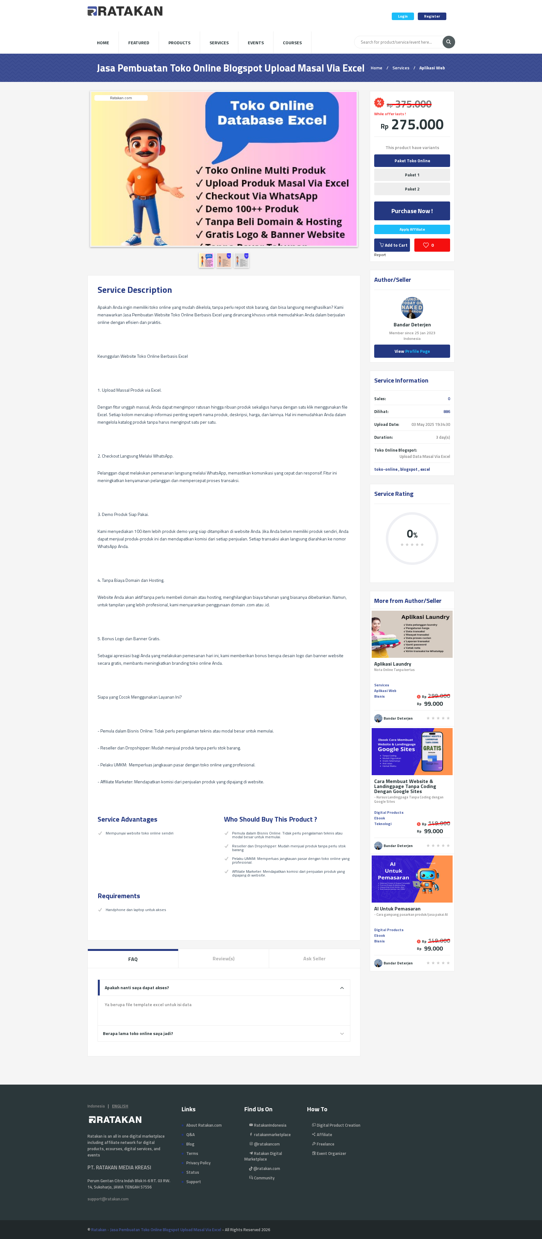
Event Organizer (331, 1153)
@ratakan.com (266, 1168)
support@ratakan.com (108, 1199)
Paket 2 (412, 189)
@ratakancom (266, 1144)
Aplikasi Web (432, 67)
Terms (192, 1153)
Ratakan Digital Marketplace (263, 1156)
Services (219, 42)
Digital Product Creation (338, 1125)
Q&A (190, 1134)
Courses (292, 42)
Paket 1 (412, 175)
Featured (138, 42)
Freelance (325, 1144)
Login (403, 16)
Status (192, 1172)
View (412, 351)
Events (256, 42)
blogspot (408, 469)
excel (425, 469)
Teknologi (382, 824)
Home (103, 42)
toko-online (385, 469)
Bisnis (379, 696)
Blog (190, 1144)
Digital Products (389, 812)
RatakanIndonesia (269, 1125)
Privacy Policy (198, 1163)
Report (380, 255)
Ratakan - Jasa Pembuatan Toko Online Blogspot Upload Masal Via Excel (156, 1229)
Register (432, 16)
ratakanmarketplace (272, 1134)
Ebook (379, 818)
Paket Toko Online (412, 161)
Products (179, 42)
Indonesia (96, 1106)
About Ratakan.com (204, 1125)
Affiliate (324, 1134)
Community (263, 1178)
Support (193, 1181)
